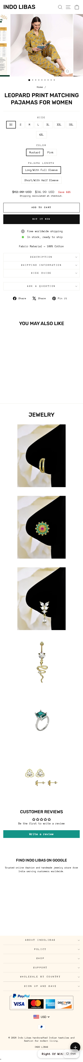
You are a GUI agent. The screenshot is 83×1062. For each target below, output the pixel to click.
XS (11, 124)
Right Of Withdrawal (58, 1053)
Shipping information (41, 265)
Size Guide (41, 273)
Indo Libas (19, 6)
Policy (40, 949)
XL (48, 124)
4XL (41, 134)
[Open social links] (75, 1047)
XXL (59, 124)
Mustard (34, 152)
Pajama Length (41, 163)
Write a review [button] (41, 834)
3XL (71, 124)
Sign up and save (40, 986)
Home (40, 87)
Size (41, 117)
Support (40, 967)
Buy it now (42, 219)
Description (41, 257)
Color (41, 145)
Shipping (25, 196)
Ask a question (41, 286)
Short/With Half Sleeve (41, 180)
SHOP (40, 958)
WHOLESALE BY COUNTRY (40, 976)
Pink (50, 152)
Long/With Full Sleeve (41, 170)
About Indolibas (40, 940)
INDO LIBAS (41, 1047)
